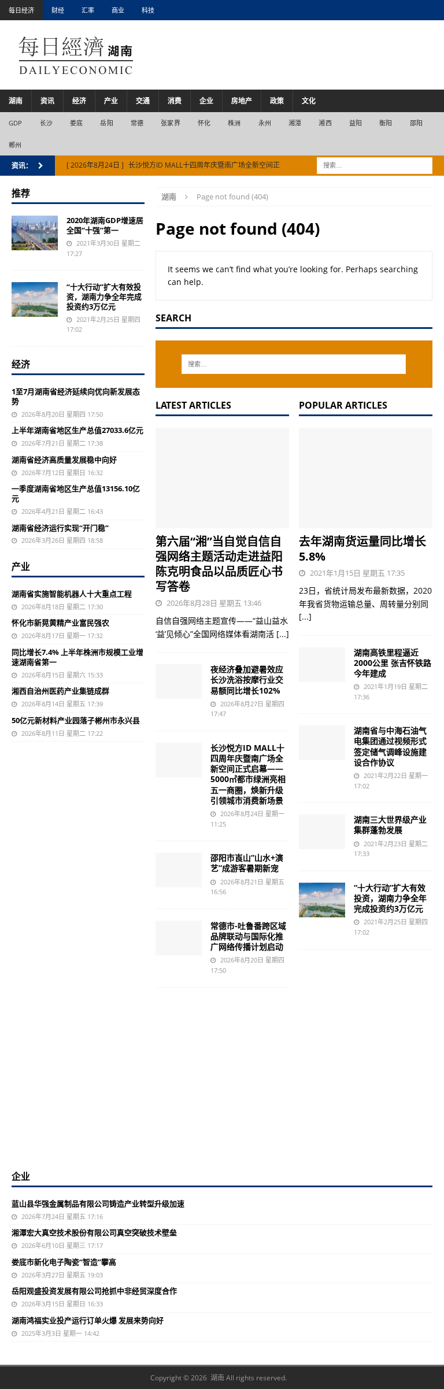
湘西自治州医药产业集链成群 (60, 691)
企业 (206, 101)
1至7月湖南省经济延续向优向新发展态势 (76, 396)
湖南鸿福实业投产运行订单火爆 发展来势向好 (88, 1320)
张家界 (170, 122)
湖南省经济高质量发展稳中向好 (64, 459)
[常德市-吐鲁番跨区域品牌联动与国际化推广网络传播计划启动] (179, 938)
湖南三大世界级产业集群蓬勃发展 (390, 824)
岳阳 (106, 122)
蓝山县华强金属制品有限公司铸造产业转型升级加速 (98, 1203)
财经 (57, 10)
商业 (118, 10)
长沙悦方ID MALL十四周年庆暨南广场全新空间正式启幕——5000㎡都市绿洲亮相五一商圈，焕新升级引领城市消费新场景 (248, 774)
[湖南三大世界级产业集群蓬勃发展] (322, 831)
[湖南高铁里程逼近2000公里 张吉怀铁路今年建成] (322, 664)
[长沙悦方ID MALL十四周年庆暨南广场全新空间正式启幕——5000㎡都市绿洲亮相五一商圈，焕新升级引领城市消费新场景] (179, 760)
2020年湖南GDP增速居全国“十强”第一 (104, 225)
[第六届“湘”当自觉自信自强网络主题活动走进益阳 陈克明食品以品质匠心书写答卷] (222, 478)
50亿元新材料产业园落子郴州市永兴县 (76, 720)
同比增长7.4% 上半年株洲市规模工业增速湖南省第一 (77, 657)
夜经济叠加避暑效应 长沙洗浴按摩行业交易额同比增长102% (246, 679)
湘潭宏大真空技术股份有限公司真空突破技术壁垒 (94, 1232)
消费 (175, 101)
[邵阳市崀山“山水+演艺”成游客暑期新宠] (179, 870)
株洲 (234, 122)
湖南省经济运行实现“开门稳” (60, 528)
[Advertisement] (222, 1083)
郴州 (15, 144)
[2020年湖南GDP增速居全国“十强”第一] (35, 233)
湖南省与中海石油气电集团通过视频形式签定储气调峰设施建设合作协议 (390, 746)
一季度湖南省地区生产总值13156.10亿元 (76, 493)
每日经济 (21, 10)
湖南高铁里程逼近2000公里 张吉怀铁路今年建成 (392, 663)
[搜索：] (374, 165)
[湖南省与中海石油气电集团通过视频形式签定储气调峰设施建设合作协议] (322, 742)
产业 (111, 101)
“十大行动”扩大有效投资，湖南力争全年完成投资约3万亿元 (390, 898)
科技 (148, 10)
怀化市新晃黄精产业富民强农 (60, 622)
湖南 (16, 101)
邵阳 (416, 122)
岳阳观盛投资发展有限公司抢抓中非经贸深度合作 (94, 1291)
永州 (264, 122)
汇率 (88, 10)
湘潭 (294, 122)
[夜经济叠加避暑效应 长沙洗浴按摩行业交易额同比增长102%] (179, 681)
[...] (282, 633)
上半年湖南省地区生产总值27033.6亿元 (77, 430)
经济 (79, 101)
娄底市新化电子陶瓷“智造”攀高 (64, 1262)
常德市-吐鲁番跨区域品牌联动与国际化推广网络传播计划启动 (248, 936)
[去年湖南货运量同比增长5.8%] (365, 478)
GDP (16, 122)
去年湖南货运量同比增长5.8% (362, 549)
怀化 (204, 122)
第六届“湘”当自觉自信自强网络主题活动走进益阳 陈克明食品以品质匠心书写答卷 (219, 564)
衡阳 (385, 122)
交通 (143, 101)
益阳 (355, 122)
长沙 (46, 122)
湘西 (325, 122)
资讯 (47, 101)
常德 (137, 122)
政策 (277, 101)
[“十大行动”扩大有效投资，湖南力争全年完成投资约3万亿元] (322, 900)
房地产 (241, 101)
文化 (309, 101)
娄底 (76, 122)
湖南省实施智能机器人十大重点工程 (72, 593)
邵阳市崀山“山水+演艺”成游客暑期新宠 (246, 862)
